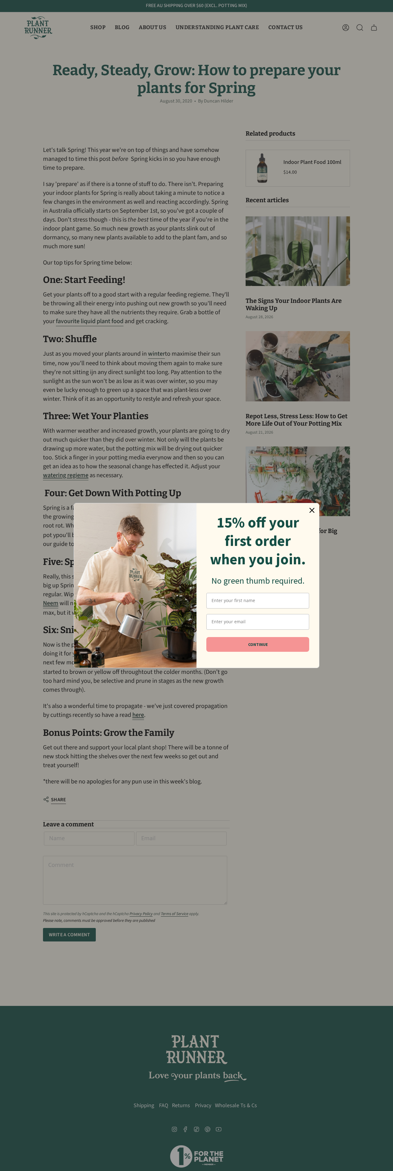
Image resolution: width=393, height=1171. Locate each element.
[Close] (312, 510)
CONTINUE (258, 644)
